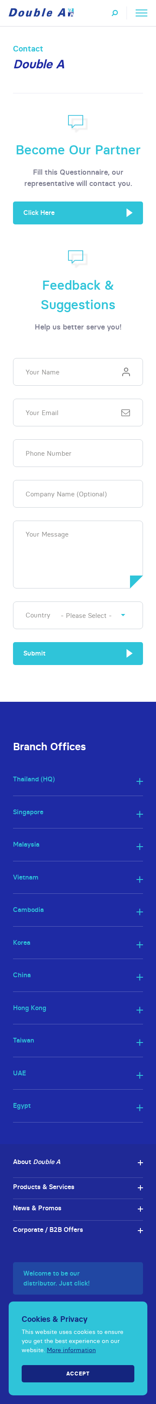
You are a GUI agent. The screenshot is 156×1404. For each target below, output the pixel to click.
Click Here (39, 212)
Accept (78, 1373)
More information (71, 1350)
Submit (34, 653)
